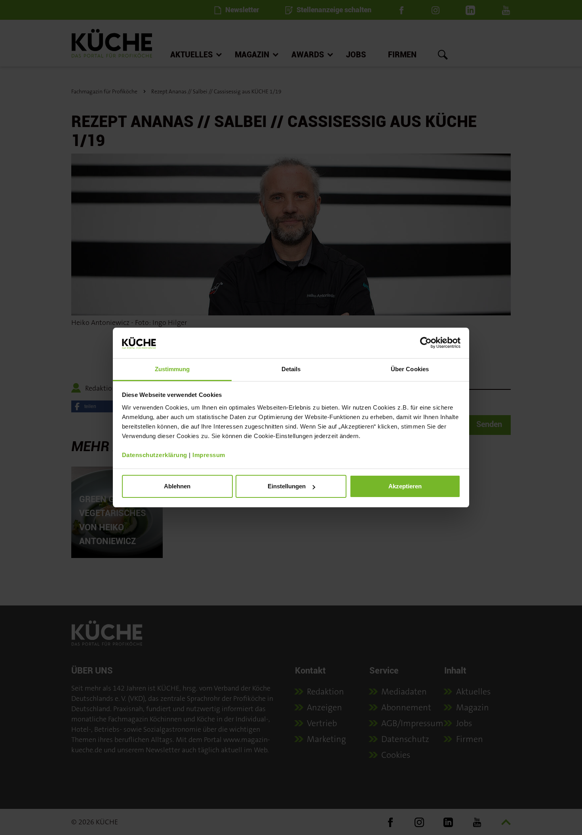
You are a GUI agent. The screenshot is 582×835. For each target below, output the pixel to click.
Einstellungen (287, 486)
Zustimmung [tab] (172, 369)
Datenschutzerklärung (154, 455)
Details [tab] (291, 369)
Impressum (208, 455)
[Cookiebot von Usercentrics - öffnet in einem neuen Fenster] (425, 343)
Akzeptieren (405, 486)
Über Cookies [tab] (410, 369)
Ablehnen (177, 486)
